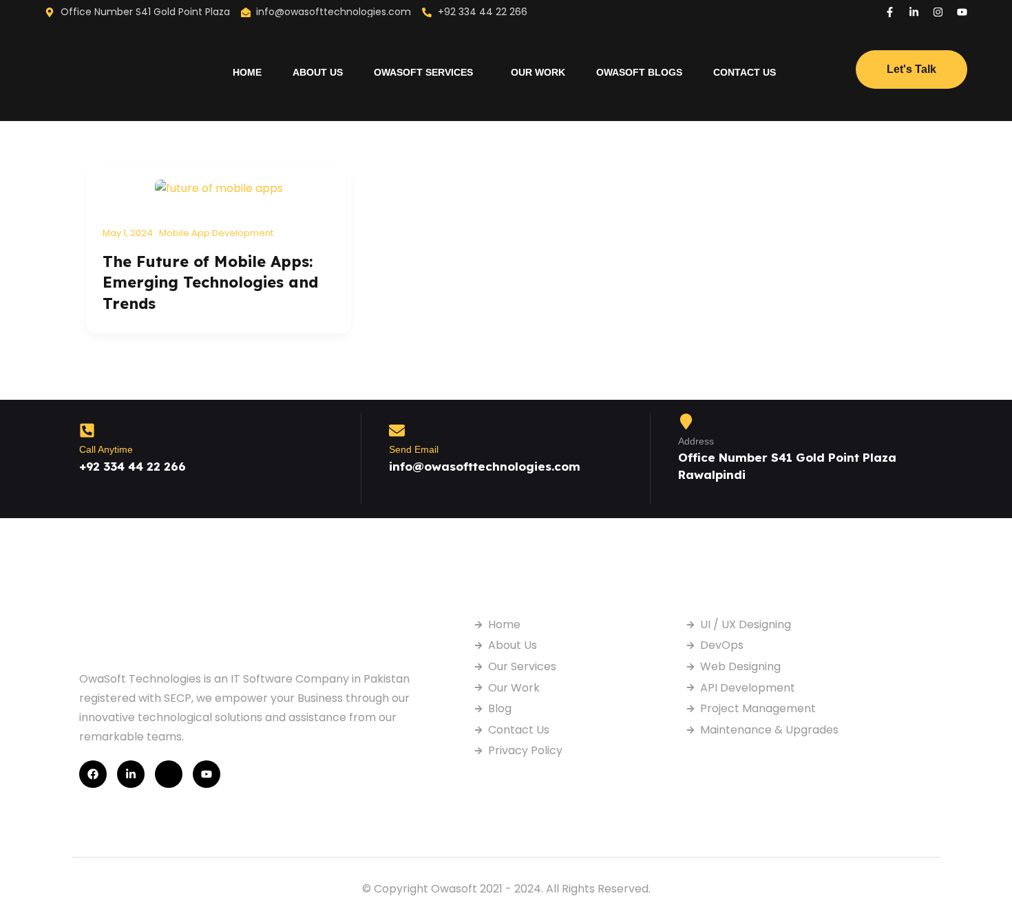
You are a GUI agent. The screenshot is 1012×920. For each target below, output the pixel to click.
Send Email (414, 449)
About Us (318, 72)
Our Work (538, 72)
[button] (427, 72)
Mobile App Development (216, 232)
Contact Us (744, 72)
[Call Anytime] (87, 430)
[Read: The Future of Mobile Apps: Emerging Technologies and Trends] (219, 187)
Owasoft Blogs (639, 72)
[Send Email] (397, 430)
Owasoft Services (423, 72)
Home (247, 72)
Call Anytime (106, 449)
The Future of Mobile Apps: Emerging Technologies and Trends (210, 282)
